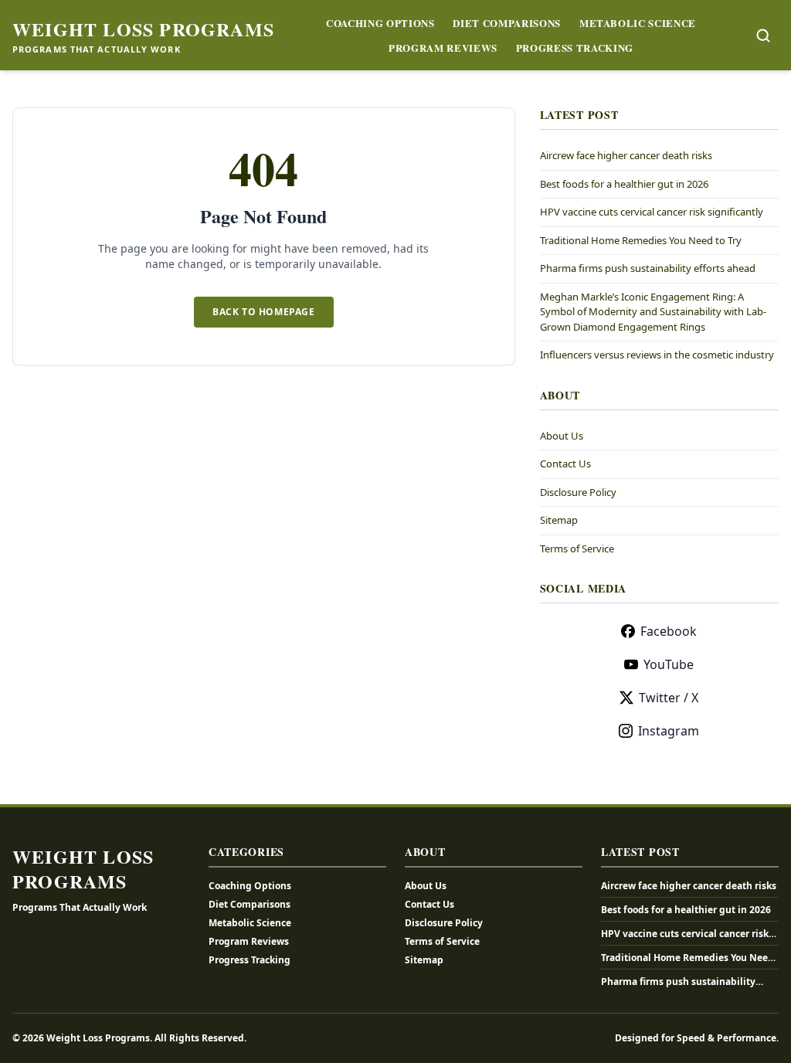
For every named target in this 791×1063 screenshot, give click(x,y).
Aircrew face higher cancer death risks (626, 155)
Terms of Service (577, 548)
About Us (561, 436)
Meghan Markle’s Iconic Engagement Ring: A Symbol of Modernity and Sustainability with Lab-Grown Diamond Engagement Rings (653, 312)
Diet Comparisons (506, 22)
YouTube (668, 664)
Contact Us (565, 463)
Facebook (668, 631)
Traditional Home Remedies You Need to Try (641, 240)
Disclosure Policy (578, 492)
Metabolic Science (637, 22)
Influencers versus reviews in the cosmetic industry (657, 355)
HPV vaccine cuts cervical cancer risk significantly (651, 212)
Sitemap (559, 520)
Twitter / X (668, 697)
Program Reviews (443, 47)
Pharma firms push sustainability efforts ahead (647, 268)
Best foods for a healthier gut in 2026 (624, 184)
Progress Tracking (574, 47)
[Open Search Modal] (763, 35)
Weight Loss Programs (143, 29)
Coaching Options (380, 22)
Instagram (668, 730)
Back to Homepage (263, 311)
